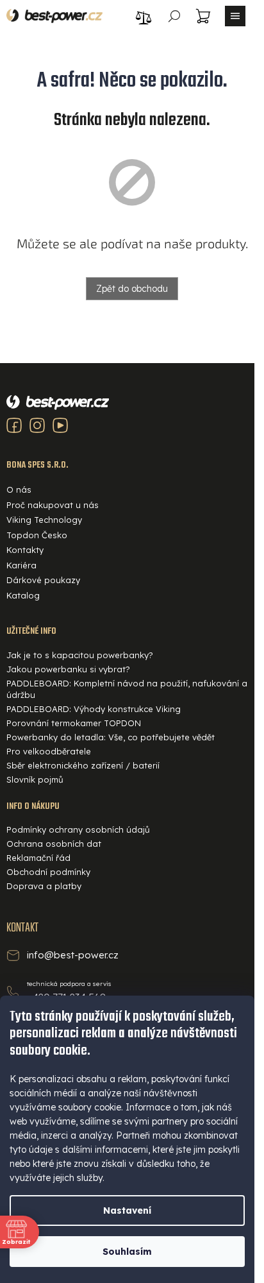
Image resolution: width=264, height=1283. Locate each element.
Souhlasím (127, 1251)
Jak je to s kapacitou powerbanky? (79, 655)
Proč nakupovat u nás (52, 505)
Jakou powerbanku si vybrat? (68, 669)
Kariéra (21, 565)
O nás (18, 489)
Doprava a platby (43, 886)
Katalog (23, 595)
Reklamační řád (38, 858)
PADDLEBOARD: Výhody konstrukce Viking (93, 709)
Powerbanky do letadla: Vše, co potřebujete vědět (110, 737)
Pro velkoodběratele (48, 751)
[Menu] (235, 16)
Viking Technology (44, 519)
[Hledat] (174, 16)
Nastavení (127, 1210)
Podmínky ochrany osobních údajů (78, 829)
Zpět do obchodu (132, 288)
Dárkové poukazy (43, 580)
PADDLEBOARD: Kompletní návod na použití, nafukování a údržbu (126, 689)
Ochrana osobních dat (53, 843)
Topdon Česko (36, 535)
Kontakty (25, 550)
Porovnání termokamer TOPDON (73, 723)
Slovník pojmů (34, 779)
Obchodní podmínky (48, 872)
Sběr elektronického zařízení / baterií (83, 765)
